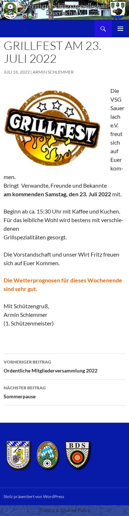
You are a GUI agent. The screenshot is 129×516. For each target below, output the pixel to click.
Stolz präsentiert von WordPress (34, 496)
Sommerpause (25, 392)
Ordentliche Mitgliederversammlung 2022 (50, 366)
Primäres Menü (120, 28)
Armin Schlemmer (53, 72)
